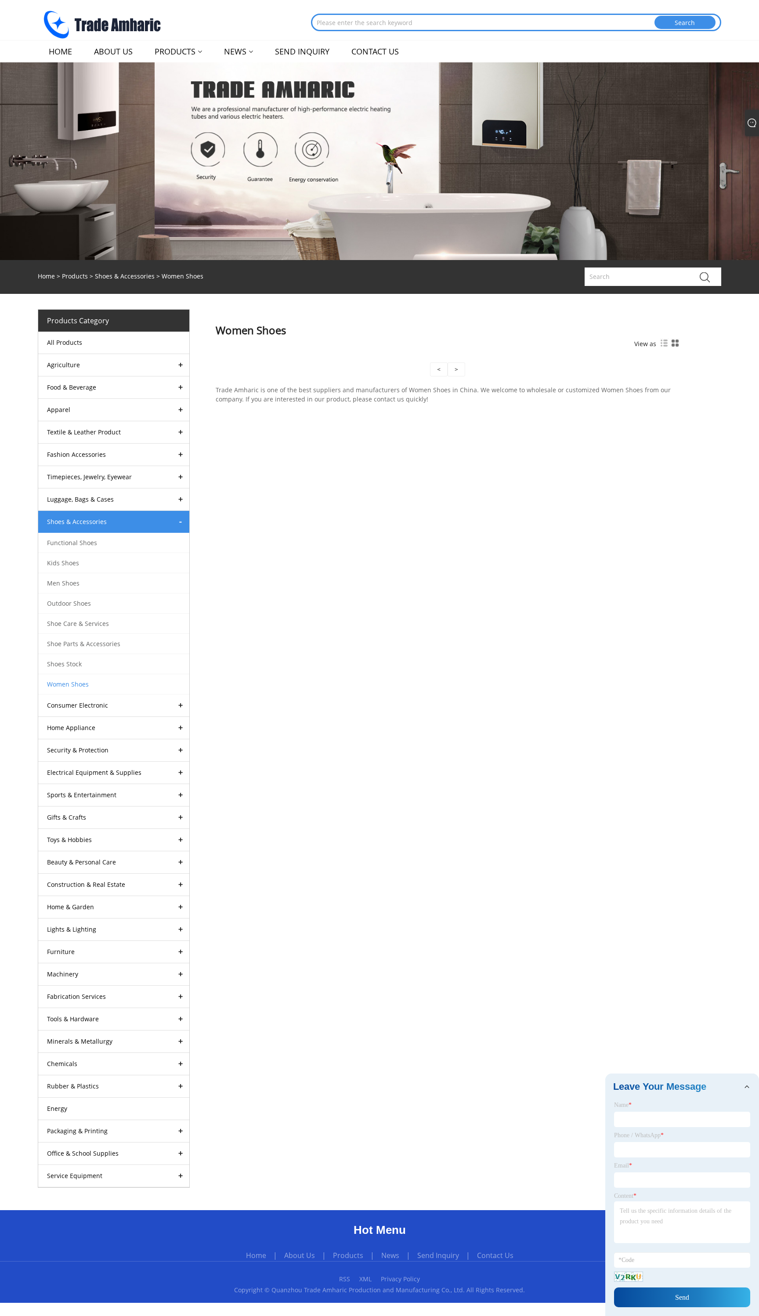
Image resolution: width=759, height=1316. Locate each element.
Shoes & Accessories (125, 276)
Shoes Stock (64, 664)
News (390, 1255)
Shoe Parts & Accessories (83, 644)
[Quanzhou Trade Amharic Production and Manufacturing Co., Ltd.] (102, 23)
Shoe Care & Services (78, 623)
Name (623, 1105)
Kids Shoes (63, 563)
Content (625, 1196)
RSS (344, 1279)
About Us (299, 1255)
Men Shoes (63, 583)
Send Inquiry (438, 1255)
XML (365, 1279)
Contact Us (495, 1255)
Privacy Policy (400, 1279)
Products (75, 276)
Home (256, 1255)
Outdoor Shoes (69, 603)
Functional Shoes (72, 543)
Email (623, 1165)
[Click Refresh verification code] (628, 1277)
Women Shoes (68, 684)
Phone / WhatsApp (639, 1135)
